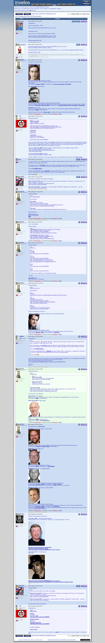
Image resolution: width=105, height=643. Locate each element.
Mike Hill (47, 170)
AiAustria (22, 59)
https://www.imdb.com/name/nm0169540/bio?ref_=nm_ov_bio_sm (44, 549)
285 (72, 13)
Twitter (55, 484)
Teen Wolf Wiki (51, 466)
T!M (20, 116)
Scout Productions (45, 420)
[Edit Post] (82, 21)
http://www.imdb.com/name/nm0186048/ (39, 617)
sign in (30, 10)
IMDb (29, 216)
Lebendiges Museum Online (65, 105)
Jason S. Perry (78, 157)
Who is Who (47, 112)
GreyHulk (22, 176)
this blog (43, 165)
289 (78, 13)
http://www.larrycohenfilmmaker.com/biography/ (39, 547)
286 (73, 13)
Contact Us (50, 639)
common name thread (39, 507)
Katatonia (21, 513)
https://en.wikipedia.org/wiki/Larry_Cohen (38, 548)
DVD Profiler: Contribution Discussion (47, 13)
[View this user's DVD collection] (79, 21)
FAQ (74, 639)
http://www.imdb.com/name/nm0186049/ (39, 623)
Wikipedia (43, 105)
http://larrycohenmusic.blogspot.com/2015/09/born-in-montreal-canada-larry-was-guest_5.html (50, 581)
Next (88, 13)
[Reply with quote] (86, 21)
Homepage (38, 84)
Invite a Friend (70, 639)
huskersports (22, 44)
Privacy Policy (56, 639)
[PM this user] (73, 21)
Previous (84, 13)
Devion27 (21, 21)
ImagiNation (75, 105)
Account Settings (62, 639)
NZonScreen (56, 506)
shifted (57, 632)
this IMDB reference (37, 168)
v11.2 (60, 114)
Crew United (68, 84)
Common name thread (59, 84)
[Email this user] (75, 21)
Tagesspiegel (82, 105)
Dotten (19, 159)
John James (31, 278)
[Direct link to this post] (84, 21)
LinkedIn (59, 484)
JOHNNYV (21, 336)
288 (77, 13)
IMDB (42, 84)
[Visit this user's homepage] (77, 21)
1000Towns (56, 332)
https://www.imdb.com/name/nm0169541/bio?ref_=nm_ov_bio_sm (44, 580)
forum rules (39, 6)
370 (81, 13)
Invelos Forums (35, 13)
